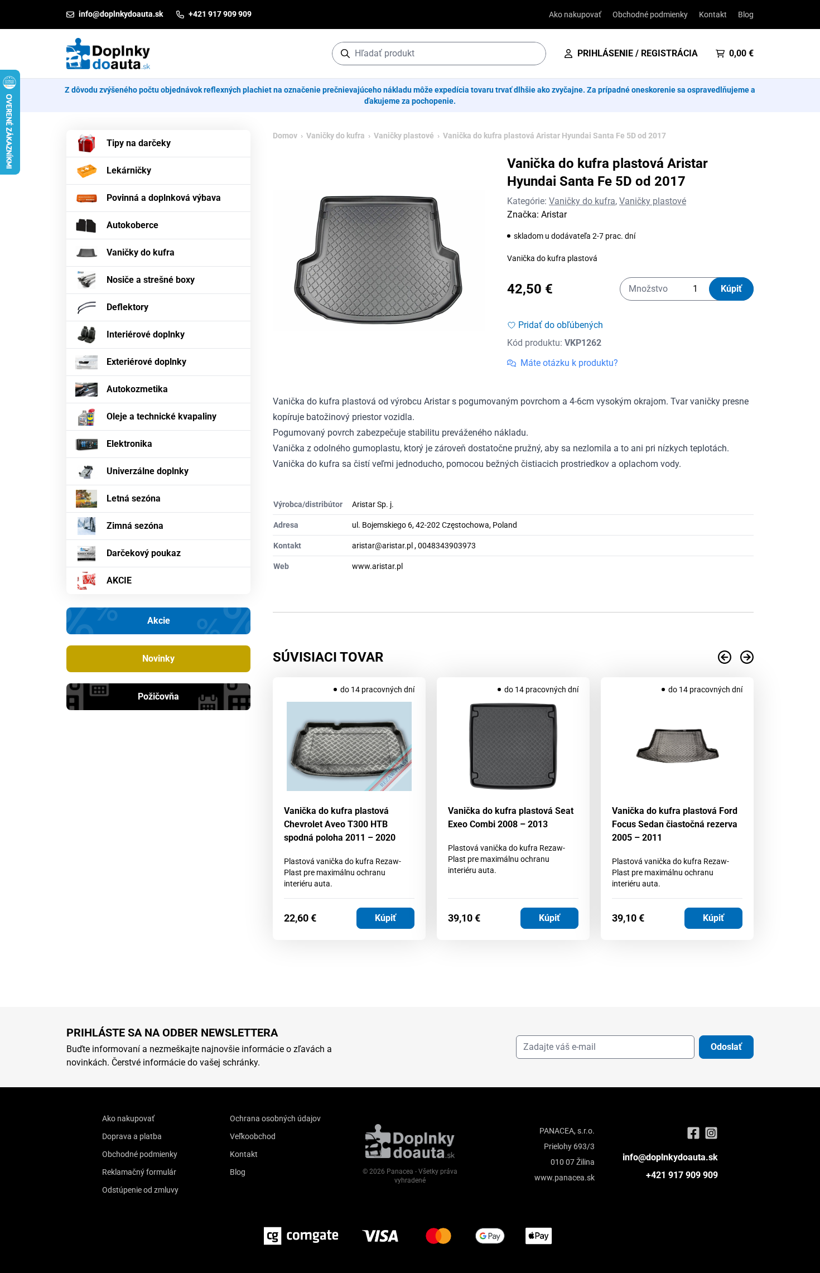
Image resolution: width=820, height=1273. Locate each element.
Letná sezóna (134, 498)
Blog (746, 14)
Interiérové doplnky (146, 334)
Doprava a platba (132, 1136)
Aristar (554, 214)
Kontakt (713, 14)
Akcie (158, 620)
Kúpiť (731, 288)
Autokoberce (132, 225)
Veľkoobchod (253, 1136)
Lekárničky (129, 170)
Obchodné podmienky (650, 14)
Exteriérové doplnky (146, 361)
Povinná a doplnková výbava (164, 197)
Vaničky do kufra (141, 252)
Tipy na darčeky (139, 143)
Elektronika (129, 443)
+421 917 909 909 (682, 1175)
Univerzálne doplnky (148, 471)
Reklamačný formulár (139, 1172)
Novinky (158, 658)
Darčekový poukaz (144, 553)
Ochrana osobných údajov (275, 1118)
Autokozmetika (137, 389)
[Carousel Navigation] (513, 657)
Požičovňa (158, 696)
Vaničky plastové (404, 135)
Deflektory (127, 307)
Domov (285, 135)
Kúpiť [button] (385, 918)
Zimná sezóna (135, 525)
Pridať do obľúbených (560, 325)
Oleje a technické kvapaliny (161, 416)
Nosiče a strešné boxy (151, 279)
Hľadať (532, 53)
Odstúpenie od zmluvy (140, 1189)
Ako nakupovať (575, 14)
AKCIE (119, 580)
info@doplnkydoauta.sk (670, 1157)
